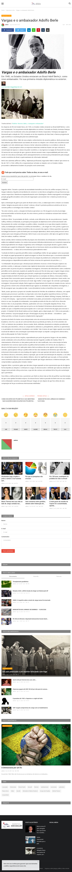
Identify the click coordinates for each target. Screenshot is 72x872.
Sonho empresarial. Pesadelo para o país (41, 840)
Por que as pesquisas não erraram (34, 477)
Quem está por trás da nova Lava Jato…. (25, 680)
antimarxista (44, 787)
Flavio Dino (5, 791)
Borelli (18, 791)
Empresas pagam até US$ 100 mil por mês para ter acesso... (30, 689)
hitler (12, 791)
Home (2, 10)
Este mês (36, 576)
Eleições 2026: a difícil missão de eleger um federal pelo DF (30, 591)
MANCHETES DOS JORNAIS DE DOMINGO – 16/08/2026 (29, 609)
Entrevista (13, 787)
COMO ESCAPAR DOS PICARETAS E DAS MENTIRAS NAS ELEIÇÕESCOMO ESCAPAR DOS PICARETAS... (18, 400)
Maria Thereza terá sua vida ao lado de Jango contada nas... (11, 503)
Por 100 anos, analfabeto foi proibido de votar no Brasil (59, 477)
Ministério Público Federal (30, 791)
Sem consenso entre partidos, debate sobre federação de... (35, 503)
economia (53, 787)
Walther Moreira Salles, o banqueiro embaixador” (28, 123)
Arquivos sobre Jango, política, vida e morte (57, 868)
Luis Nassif (4, 87)
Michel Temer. (56, 791)
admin (6, 24)
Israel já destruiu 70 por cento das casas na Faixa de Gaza (25, 768)
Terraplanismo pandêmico (20, 581)
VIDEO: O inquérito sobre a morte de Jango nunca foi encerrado (31, 600)
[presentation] (63, 727)
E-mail (3, 528)
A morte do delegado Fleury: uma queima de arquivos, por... (41, 851)
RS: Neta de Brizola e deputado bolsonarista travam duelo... (30, 619)
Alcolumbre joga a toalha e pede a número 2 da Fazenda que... (11, 479)
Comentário (5, 537)
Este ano (59, 576)
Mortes (36, 787)
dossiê (30, 787)
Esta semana (13, 576)
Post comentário (8, 551)
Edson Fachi (22, 787)
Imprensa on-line (10, 10)
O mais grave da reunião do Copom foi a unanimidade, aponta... (58, 504)
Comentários (7, 516)
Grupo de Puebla (45, 791)
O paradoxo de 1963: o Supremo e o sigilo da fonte (28, 698)
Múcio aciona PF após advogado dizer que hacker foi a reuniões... (41, 829)
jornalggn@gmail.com (15, 87)
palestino (61, 787)
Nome (3, 520)
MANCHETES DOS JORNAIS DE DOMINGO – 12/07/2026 (51, 400)
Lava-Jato (5, 787)
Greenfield (5, 795)
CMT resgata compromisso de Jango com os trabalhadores (30, 708)
